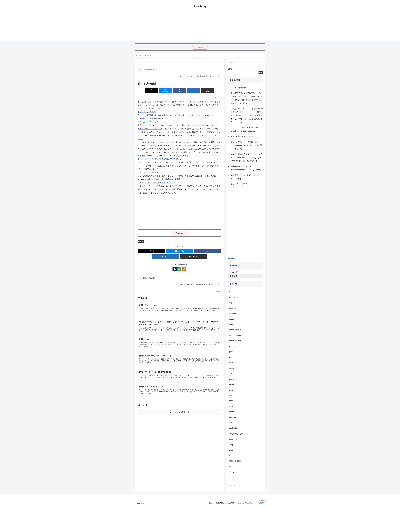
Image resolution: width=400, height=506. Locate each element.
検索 (230, 69)
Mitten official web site (190, 149)
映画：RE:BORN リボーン (242, 136)
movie (141, 241)
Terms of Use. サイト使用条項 (255, 503)
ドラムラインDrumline (147, 112)
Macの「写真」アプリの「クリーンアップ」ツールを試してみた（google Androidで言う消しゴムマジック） (246, 157)
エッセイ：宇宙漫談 (239, 184)
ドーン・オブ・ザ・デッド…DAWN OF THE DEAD (159, 159)
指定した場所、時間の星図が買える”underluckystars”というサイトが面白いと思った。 (246, 145)
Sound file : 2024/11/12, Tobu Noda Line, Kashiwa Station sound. (245, 129)
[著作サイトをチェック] (174, 269)
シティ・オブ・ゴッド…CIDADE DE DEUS (156, 183)
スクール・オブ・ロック (148, 122)
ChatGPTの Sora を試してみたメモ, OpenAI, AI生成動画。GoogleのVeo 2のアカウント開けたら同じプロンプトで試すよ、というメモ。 (246, 98)
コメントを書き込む (179, 412)
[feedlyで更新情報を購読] (179, 269)
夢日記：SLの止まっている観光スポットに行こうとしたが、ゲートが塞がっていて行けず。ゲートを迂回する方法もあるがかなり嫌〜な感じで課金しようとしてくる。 (247, 115)
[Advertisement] (197, 26)
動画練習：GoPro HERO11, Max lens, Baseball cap (246, 177)
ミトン (140, 139)
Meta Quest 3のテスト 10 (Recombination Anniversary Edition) (246, 168)
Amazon (200, 47)
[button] (207, 90)
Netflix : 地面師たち (239, 88)
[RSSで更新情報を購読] (184, 269)
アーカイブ (233, 272)
